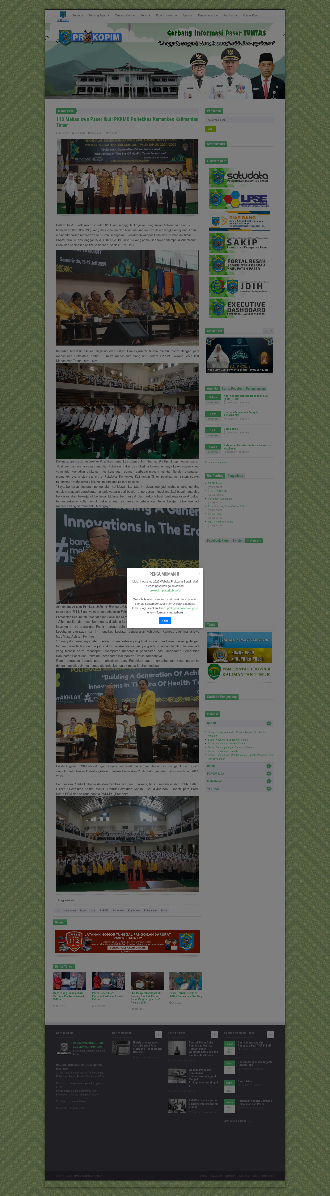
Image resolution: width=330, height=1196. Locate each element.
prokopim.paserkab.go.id (165, 590)
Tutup (165, 620)
